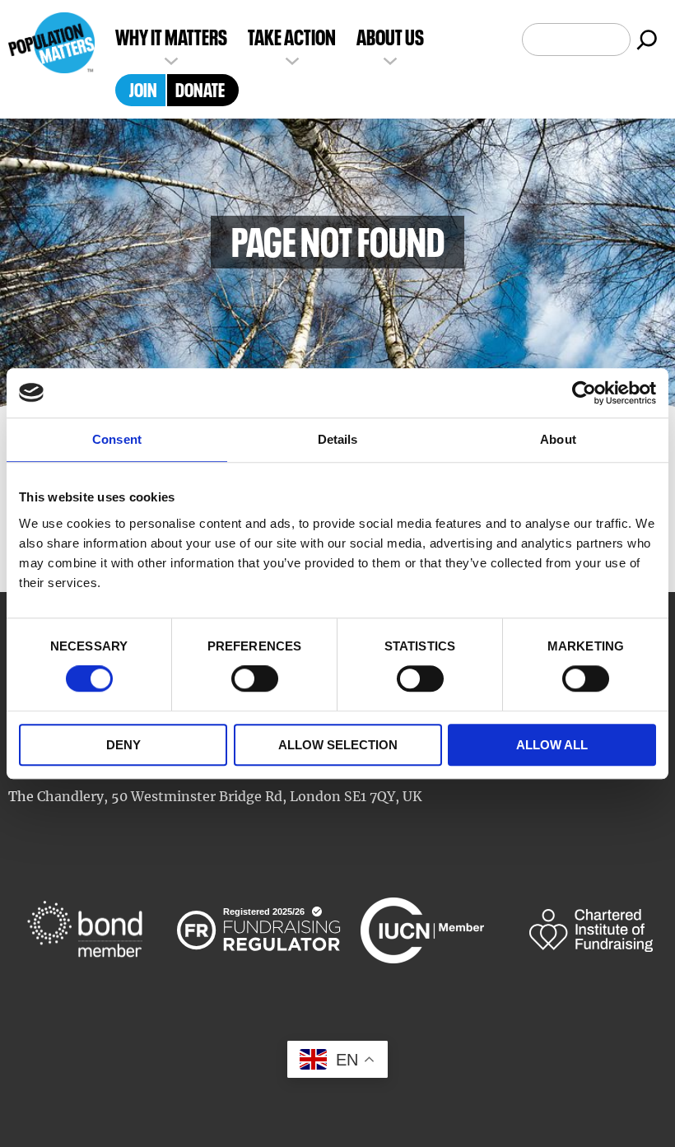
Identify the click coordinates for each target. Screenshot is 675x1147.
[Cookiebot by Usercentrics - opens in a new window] (584, 392)
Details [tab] (338, 439)
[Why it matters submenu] (171, 59)
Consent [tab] (117, 439)
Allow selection (338, 745)
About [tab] (558, 439)
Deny (123, 745)
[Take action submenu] (292, 59)
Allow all (552, 745)
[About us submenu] (390, 59)
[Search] (647, 39)
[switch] (254, 679)
